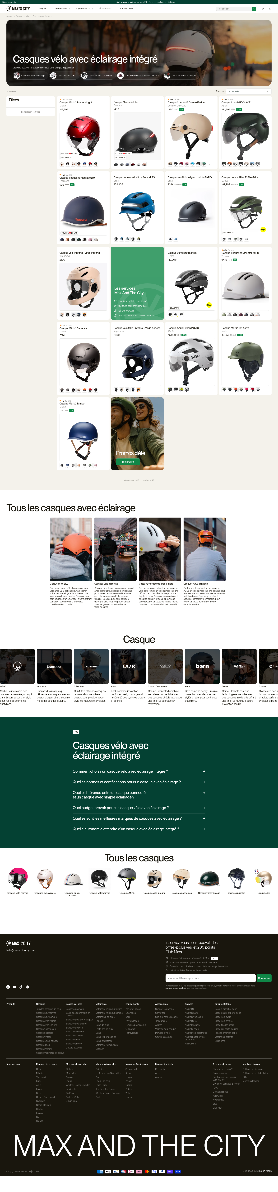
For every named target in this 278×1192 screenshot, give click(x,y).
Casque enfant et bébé (47, 1041)
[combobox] (234, 9)
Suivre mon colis (9, 2)
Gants (99, 1033)
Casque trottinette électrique (50, 1053)
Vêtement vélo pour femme (109, 1009)
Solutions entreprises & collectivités (224, 1078)
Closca (39, 1121)
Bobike (129, 1089)
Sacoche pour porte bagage (80, 1019)
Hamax (128, 1097)
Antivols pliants (192, 1025)
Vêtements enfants (224, 1037)
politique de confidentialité (176, 988)
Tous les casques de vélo (48, 1009)
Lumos (39, 1113)
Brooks (69, 1077)
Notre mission (220, 1073)
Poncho (99, 1021)
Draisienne (220, 1041)
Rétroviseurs (131, 1033)
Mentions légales (251, 1081)
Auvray (158, 1077)
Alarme (158, 1025)
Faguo (69, 1081)
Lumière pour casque (135, 1025)
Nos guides (218, 1099)
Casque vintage (43, 1037)
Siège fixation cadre (224, 1025)
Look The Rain (103, 1081)
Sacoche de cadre (75, 1031)
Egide (39, 1089)
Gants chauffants (104, 1041)
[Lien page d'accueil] (18, 8)
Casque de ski (43, 1045)
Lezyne (129, 1077)
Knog (128, 1073)
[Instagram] (8, 987)
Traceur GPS (161, 1021)
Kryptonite (160, 1069)
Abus (38, 1085)
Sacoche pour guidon (76, 1023)
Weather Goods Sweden (78, 1085)
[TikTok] (21, 987)
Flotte (99, 1077)
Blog (215, 1103)
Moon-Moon (265, 1171)
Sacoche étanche (74, 1035)
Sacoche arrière (74, 1043)
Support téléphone (164, 1009)
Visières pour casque (165, 1029)
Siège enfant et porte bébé (228, 1013)
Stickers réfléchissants (166, 1017)
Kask (38, 1081)
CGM (38, 1069)
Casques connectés (46, 1029)
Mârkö (39, 1073)
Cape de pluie (102, 1025)
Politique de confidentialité (256, 1073)
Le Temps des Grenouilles (108, 1073)
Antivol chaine (192, 1013)
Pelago (128, 1081)
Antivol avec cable (194, 1017)
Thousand (41, 1077)
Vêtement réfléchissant (107, 1045)
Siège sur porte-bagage (226, 1029)
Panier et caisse (133, 1009)
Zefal (127, 1093)
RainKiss (100, 1069)
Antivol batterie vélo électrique (195, 1038)
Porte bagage (132, 1021)
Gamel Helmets (43, 1105)
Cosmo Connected (45, 1097)
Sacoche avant (73, 1039)
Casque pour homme (46, 1017)
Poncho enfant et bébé (226, 1033)
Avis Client (218, 1096)
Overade (40, 1101)
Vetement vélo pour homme (109, 1013)
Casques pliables (44, 1033)
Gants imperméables (106, 1037)
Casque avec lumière (46, 1025)
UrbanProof (71, 1101)
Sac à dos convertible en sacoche (78, 1014)
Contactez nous (220, 1092)
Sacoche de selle (74, 1027)
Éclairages (130, 1013)
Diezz (39, 1117)
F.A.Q (215, 1087)
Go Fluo (70, 1093)
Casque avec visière (46, 1021)
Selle (128, 1017)
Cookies (35, 1171)
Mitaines (100, 1049)
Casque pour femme (46, 1013)
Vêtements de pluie (105, 1017)
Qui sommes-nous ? (222, 1069)
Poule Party (101, 1085)
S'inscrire (264, 978)
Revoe (39, 1109)
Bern (38, 1093)
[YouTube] (14, 987)
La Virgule (71, 1089)
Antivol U (189, 1009)
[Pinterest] (27, 987)
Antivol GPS (191, 1043)
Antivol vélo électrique (196, 1033)
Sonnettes (160, 1013)
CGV (245, 1077)
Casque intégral (44, 1049)
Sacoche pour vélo (75, 1009)
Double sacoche (74, 1047)
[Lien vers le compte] (263, 9)
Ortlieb (69, 1069)
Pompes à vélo (162, 1033)
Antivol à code (192, 1029)
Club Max (217, 1107)
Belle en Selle (72, 1097)
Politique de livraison (253, 1069)
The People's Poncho (106, 1089)
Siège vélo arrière (224, 1021)
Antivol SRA (191, 1021)
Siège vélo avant (223, 1017)
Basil (98, 1097)
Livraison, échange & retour (226, 1083)
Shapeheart (131, 1069)
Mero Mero (71, 1073)
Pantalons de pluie (105, 1029)
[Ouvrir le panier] (270, 9)
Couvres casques (164, 1037)
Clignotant (130, 1029)
